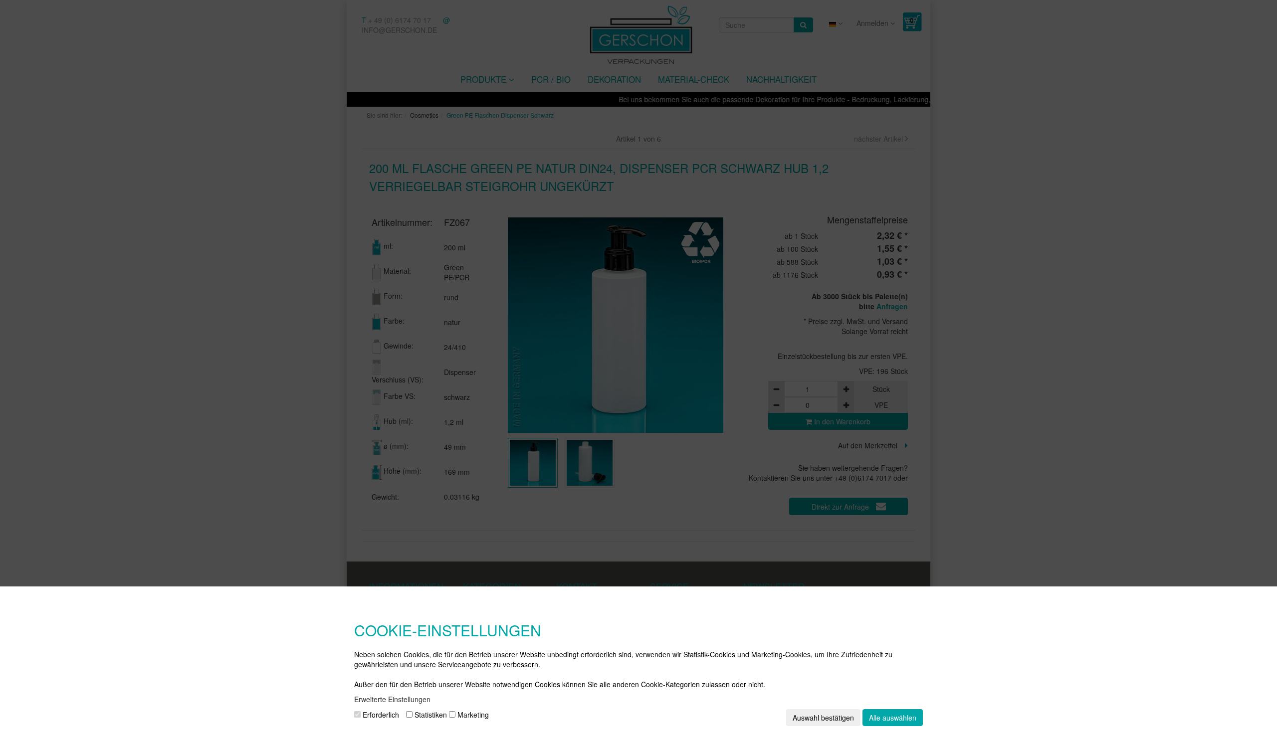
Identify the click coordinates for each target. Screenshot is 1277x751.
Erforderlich (380, 715)
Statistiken (430, 715)
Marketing (472, 715)
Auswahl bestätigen (823, 718)
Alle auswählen (892, 718)
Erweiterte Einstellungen (392, 699)
